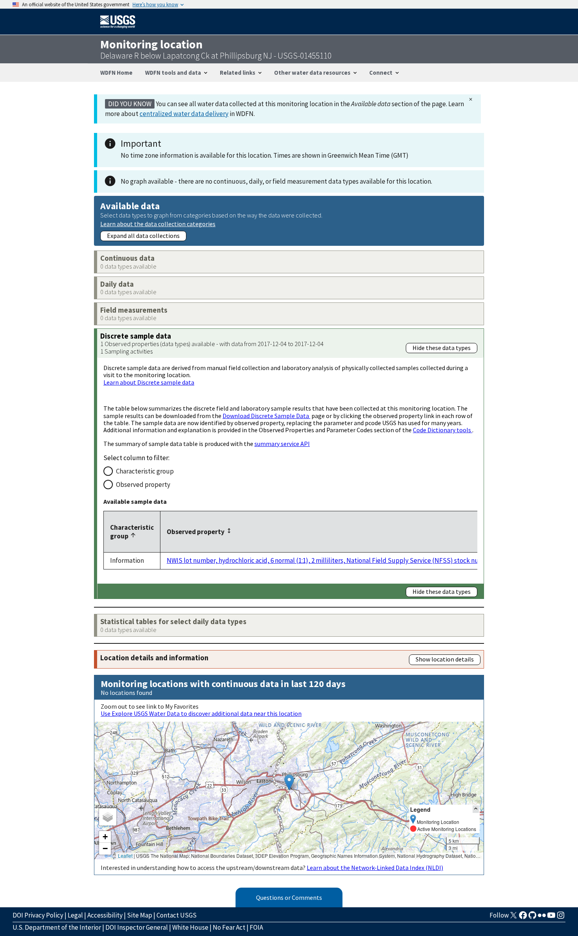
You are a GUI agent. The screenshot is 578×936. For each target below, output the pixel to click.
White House (190, 927)
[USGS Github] (532, 917)
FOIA (256, 927)
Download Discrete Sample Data (266, 416)
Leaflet (125, 855)
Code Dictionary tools (442, 430)
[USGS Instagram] (560, 917)
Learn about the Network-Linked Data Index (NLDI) (375, 868)
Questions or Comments (289, 897)
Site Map (139, 915)
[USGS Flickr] (542, 917)
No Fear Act (229, 927)
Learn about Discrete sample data (148, 382)
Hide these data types (441, 348)
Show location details (445, 659)
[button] (289, 782)
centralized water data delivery (184, 113)
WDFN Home (116, 72)
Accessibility (105, 915)
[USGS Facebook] (523, 917)
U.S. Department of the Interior (57, 927)
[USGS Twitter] (513, 917)
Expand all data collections (143, 236)
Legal (75, 915)
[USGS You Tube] (551, 917)
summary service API (282, 444)
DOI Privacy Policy (38, 915)
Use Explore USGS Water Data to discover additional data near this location (201, 713)
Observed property (143, 484)
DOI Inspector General (136, 927)
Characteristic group (145, 471)
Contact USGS (176, 915)
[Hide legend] (476, 809)
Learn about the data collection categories (157, 223)
